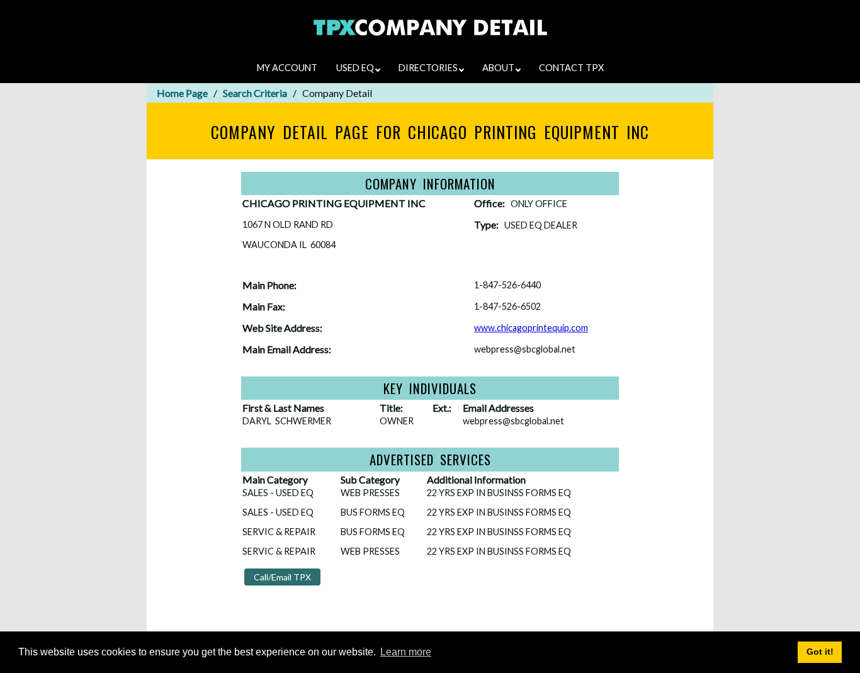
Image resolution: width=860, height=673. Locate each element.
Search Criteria (255, 93)
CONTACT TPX (571, 67)
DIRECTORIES (429, 67)
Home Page (182, 93)
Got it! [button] (820, 652)
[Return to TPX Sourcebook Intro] (430, 44)
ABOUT (499, 67)
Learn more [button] (405, 652)
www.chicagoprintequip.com (531, 327)
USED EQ (356, 67)
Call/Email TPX (282, 577)
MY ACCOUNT (287, 67)
